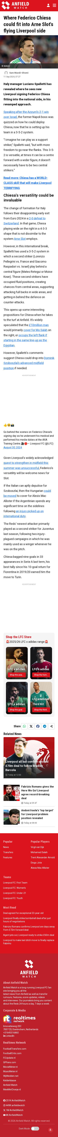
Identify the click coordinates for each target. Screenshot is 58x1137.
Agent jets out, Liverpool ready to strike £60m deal (28, 935)
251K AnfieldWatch (15, 1100)
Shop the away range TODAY (18, 675)
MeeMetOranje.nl (12, 1089)
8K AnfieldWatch (14, 1115)
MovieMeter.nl (10, 1067)
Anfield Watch (10, 1085)
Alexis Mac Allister (40, 868)
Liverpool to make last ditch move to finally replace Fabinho (28, 942)
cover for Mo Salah (35, 330)
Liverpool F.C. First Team (15, 882)
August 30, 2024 (13, 447)
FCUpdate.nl (9, 1058)
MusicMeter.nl (10, 1071)
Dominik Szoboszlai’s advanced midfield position (29, 363)
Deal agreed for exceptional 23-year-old (23, 913)
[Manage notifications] (50, 1129)
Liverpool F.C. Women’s (14, 888)
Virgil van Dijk (37, 847)
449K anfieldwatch (15, 1105)
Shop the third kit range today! (42, 710)
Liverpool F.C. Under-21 (14, 893)
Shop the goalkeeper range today (18, 710)
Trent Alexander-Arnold (43, 857)
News (6, 847)
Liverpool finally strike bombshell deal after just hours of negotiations (27, 920)
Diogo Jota (36, 862)
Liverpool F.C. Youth (13, 898)
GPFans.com (9, 1062)
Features (7, 857)
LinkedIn (9, 1036)
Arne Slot (20, 238)
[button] (48, 5)
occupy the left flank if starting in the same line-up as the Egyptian (25, 340)
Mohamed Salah (39, 852)
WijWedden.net (10, 1076)
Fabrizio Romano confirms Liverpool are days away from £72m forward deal (29, 928)
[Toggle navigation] (53, 5)
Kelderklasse (9, 1080)
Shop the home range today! (42, 675)
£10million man (39, 325)
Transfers (8, 852)
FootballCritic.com (12, 1053)
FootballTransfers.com (14, 1048)
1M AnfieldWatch (14, 1110)
